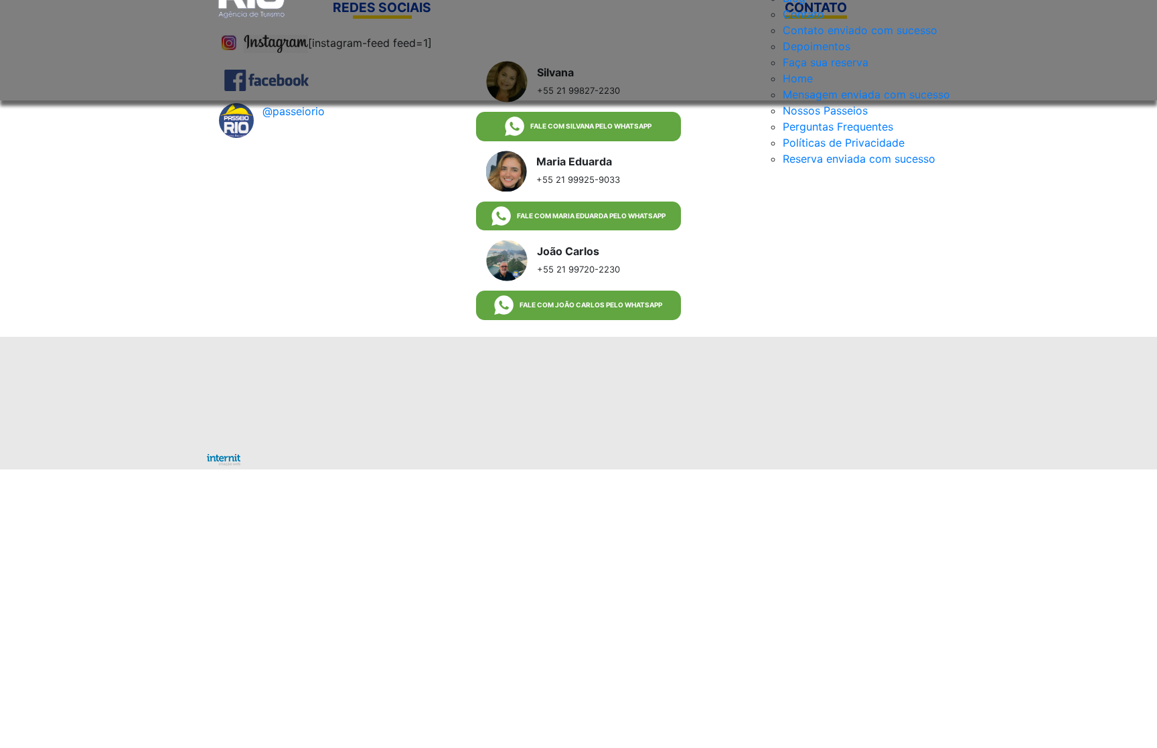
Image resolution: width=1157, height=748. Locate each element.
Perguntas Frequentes (838, 126)
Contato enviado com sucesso (860, 30)
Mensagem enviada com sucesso (866, 94)
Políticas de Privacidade (844, 142)
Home (798, 78)
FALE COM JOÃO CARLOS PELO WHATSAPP (591, 305)
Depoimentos (816, 46)
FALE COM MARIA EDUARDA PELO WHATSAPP (591, 216)
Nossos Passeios (825, 110)
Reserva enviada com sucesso (859, 158)
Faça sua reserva (825, 62)
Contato (803, 14)
